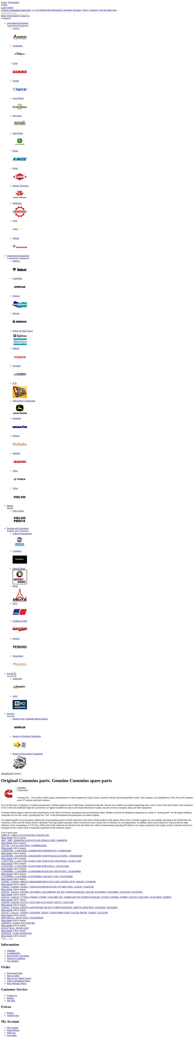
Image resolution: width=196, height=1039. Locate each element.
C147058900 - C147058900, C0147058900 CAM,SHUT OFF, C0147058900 (37, 876)
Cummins (21, 787)
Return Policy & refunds (18, 956)
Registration (13, 2)
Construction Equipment (18, 255)
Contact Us (12, 995)
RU (6, 5)
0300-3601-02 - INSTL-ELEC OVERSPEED (22, 918)
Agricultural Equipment (17, 23)
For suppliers (13, 961)
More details (6, 838)
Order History (13, 1030)
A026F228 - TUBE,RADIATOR (16, 933)
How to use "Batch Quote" (19, 978)
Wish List (11, 1033)
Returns (10, 998)
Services (10, 713)
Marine (10, 506)
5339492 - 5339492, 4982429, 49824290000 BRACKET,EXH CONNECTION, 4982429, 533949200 (48, 881)
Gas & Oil (11, 673)
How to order (13, 975)
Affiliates (11, 950)
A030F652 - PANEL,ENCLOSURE (18, 923)
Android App (13, 1015)
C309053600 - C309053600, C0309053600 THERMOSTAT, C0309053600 (36, 850)
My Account (12, 1027)
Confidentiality (13, 953)
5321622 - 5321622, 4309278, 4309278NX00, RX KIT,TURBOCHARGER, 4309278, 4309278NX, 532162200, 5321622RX (59, 907)
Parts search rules (15, 973)
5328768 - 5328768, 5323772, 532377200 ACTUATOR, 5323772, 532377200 (37, 902)
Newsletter (12, 1035)
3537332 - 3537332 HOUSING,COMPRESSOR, (24, 845)
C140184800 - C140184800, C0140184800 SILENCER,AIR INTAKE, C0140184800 (41, 871)
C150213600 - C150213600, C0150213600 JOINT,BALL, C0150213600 (35, 866)
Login (4, 2)
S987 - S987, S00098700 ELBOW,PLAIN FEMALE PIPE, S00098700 (34, 840)
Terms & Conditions (16, 958)
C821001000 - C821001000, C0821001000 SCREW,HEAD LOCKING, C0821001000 (41, 856)
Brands (10, 1013)
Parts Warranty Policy (17, 983)
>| (12, 938)
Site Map (11, 1000)
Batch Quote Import (10, 15)
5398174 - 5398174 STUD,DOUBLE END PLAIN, (25, 835)
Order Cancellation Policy (18, 981)
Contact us (24, 15)
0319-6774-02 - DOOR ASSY (15, 928)
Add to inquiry (19, 838)
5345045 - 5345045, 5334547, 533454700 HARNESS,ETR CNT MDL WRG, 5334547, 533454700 (47, 887)
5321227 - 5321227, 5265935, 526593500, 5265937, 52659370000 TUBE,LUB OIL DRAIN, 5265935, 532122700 (54, 912)
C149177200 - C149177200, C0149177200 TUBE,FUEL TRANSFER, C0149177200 (41, 861)
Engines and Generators (18, 528)
